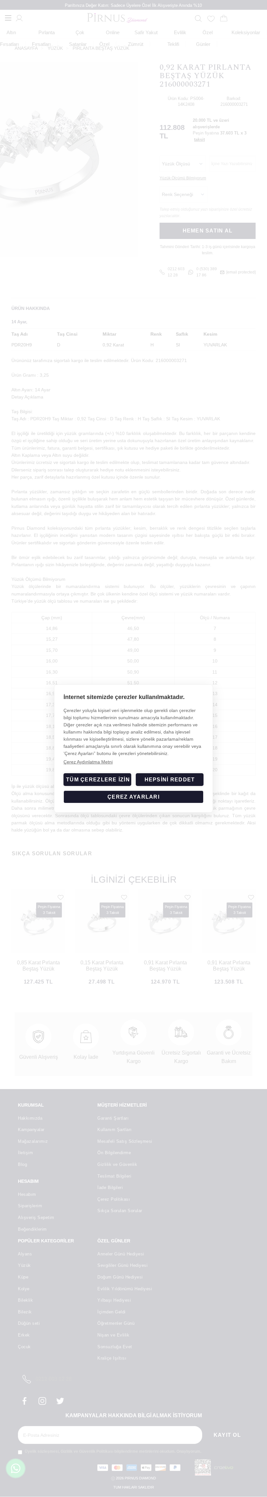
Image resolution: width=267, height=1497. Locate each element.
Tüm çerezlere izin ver (98, 779)
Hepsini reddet (170, 779)
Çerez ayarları (133, 797)
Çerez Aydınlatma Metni (88, 761)
